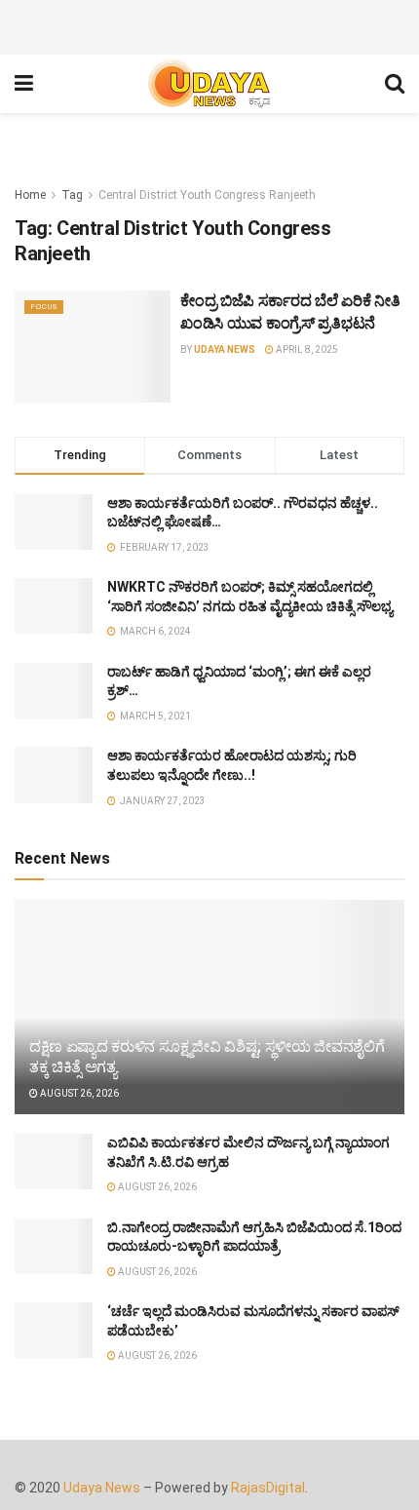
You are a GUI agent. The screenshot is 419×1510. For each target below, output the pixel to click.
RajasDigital (268, 1487)
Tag (72, 195)
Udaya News (224, 349)
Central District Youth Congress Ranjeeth (207, 195)
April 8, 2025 (306, 349)
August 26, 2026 (78, 1093)
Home (30, 195)
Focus (43, 306)
